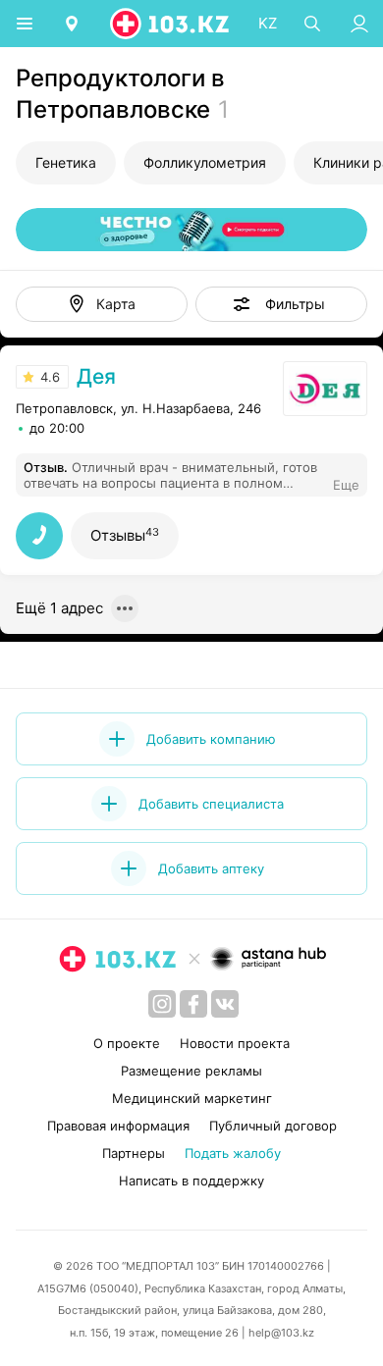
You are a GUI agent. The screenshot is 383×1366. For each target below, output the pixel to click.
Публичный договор (273, 1125)
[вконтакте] (225, 1004)
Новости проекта (235, 1043)
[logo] (171, 23)
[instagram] (162, 1004)
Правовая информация (118, 1125)
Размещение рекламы (191, 1070)
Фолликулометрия (204, 162)
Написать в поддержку (191, 1180)
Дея (96, 376)
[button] (281, 304)
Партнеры (133, 1153)
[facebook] (193, 1004)
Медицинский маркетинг (192, 1098)
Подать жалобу (233, 1153)
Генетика (65, 162)
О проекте (126, 1043)
